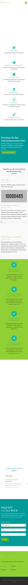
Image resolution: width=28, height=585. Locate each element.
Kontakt (14, 569)
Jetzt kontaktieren (8, 152)
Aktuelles (4, 569)
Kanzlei (14, 566)
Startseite (4, 566)
